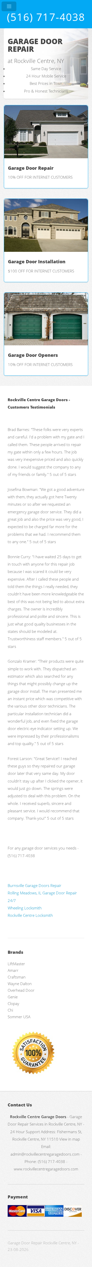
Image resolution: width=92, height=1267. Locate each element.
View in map (69, 1139)
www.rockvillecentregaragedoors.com (46, 1168)
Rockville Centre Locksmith (30, 915)
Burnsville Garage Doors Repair (34, 885)
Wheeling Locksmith (25, 907)
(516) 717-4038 (46, 17)
